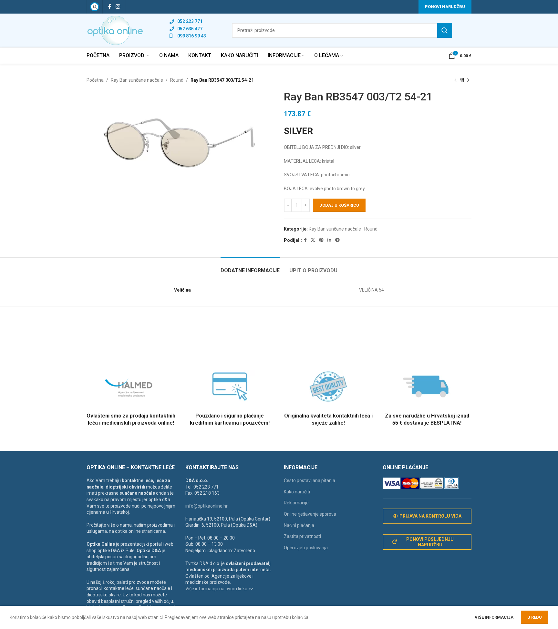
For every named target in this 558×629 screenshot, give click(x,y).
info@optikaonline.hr (206, 506)
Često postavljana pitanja (309, 480)
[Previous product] (455, 80)
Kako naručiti (297, 491)
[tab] (250, 267)
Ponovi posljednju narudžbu (430, 542)
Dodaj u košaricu (339, 205)
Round (176, 80)
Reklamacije (296, 502)
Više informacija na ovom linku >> (219, 588)
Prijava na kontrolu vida (430, 516)
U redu (534, 617)
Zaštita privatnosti (302, 536)
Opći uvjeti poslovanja (306, 547)
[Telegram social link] (337, 240)
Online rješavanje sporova (310, 514)
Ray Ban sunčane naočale (137, 80)
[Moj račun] (94, 6)
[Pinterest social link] (321, 240)
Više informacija (494, 617)
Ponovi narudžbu (445, 6)
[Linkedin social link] (329, 240)
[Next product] (468, 80)
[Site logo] (115, 30)
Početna (95, 80)
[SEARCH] (444, 30)
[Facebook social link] (109, 7)
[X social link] (313, 240)
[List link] (188, 21)
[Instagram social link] (117, 7)
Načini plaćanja (299, 525)
